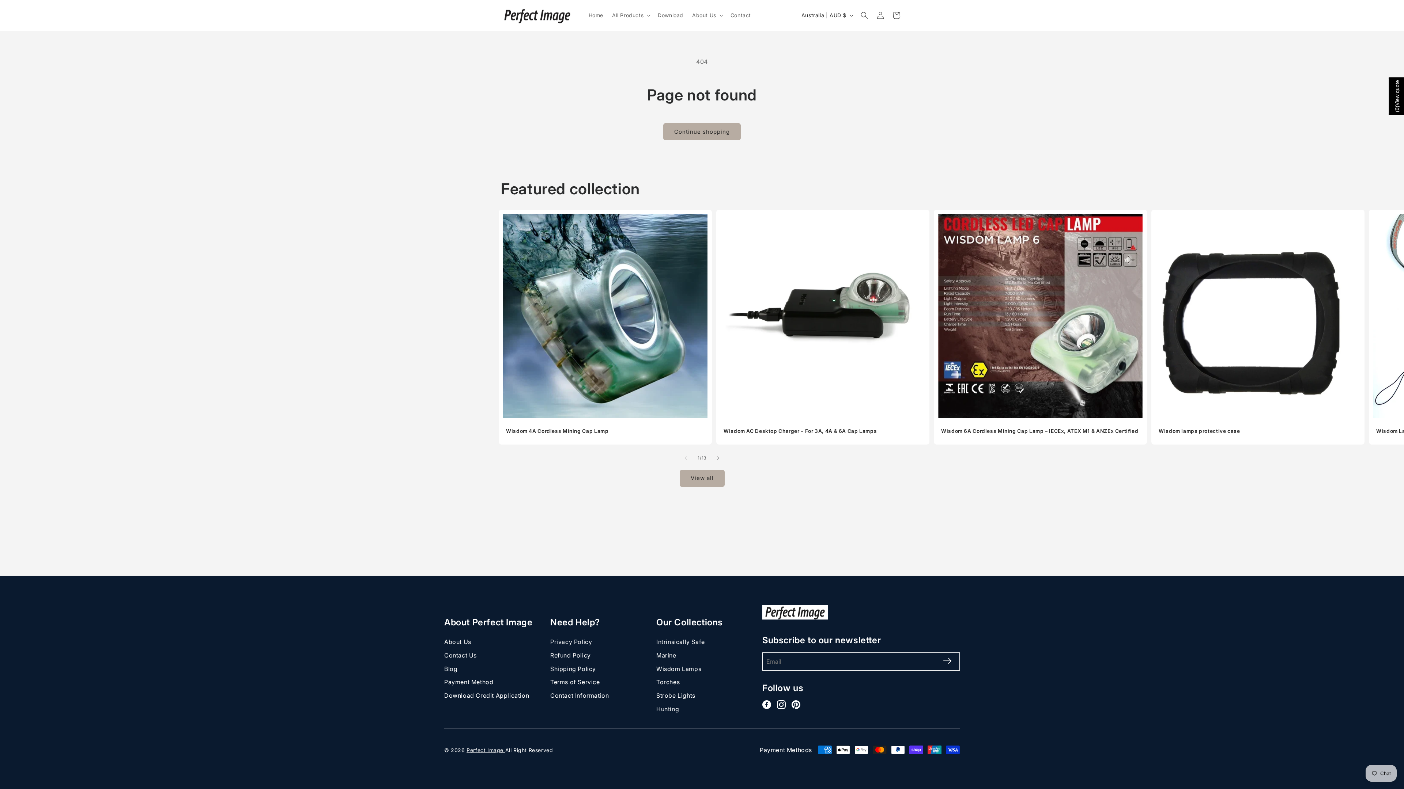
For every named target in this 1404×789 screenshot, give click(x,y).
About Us (457, 641)
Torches (668, 682)
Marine (666, 655)
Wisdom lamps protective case (1199, 431)
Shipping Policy (573, 668)
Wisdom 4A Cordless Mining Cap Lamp (557, 431)
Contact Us (460, 655)
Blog (450, 668)
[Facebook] (766, 704)
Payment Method (468, 682)
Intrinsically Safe (680, 641)
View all (702, 477)
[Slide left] (686, 458)
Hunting (667, 709)
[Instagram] (781, 704)
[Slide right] (718, 458)
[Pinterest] (796, 704)
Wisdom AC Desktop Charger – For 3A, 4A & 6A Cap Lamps (800, 431)
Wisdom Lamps (678, 668)
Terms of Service (575, 682)
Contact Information (579, 695)
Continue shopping (702, 131)
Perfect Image (486, 750)
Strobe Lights (675, 695)
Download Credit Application (486, 695)
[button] (630, 15)
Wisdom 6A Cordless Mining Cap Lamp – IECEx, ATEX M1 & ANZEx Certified (1039, 431)
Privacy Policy (571, 641)
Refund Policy (570, 655)
